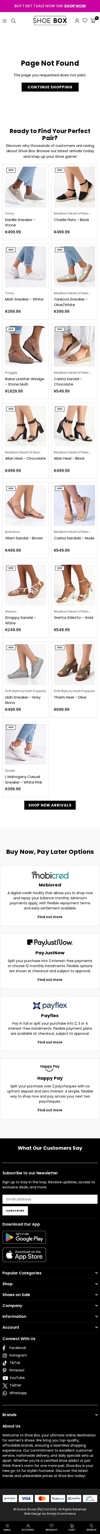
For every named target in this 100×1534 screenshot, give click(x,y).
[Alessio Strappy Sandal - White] (25, 585)
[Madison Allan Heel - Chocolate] (25, 426)
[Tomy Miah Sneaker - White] (25, 266)
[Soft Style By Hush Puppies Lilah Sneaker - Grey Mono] (25, 664)
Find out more (50, 916)
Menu (7, 1530)
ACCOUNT (28, 1530)
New (10, 170)
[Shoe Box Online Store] (50, 20)
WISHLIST (52, 1530)
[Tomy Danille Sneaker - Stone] (25, 187)
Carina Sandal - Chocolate (68, 381)
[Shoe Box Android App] (24, 1240)
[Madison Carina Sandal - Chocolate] (74, 346)
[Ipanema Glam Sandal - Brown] (25, 505)
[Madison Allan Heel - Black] (74, 426)
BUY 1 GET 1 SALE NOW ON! (50, 6)
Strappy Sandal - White (20, 620)
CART (71, 1530)
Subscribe (15, 1211)
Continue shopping (50, 87)
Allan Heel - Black (69, 458)
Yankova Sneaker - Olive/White (71, 302)
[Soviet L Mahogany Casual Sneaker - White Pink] (25, 744)
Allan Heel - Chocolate (25, 458)
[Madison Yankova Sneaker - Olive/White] (74, 266)
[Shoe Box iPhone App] (24, 1258)
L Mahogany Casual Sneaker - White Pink (23, 779)
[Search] (13, 20)
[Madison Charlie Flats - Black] (74, 187)
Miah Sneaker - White (24, 299)
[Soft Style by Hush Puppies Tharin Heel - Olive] (74, 664)
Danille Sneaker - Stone (20, 222)
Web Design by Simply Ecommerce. (50, 1514)
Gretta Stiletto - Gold (73, 617)
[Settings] (77, 20)
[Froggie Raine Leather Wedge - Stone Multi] (25, 346)
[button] (93, 20)
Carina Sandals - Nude (74, 538)
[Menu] (4, 20)
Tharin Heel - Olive (70, 697)
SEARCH (91, 1530)
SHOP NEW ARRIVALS (50, 805)
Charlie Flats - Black (71, 219)
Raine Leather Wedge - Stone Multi (24, 381)
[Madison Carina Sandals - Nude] (74, 505)
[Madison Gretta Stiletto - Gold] (74, 585)
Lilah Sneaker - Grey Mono (23, 700)
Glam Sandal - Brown (24, 538)
